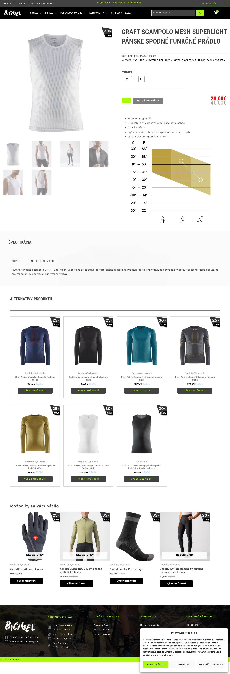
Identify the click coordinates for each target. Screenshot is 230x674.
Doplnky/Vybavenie (146, 60)
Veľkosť (127, 71)
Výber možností (35, 390)
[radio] (127, 79)
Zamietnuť (182, 664)
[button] (36, 13)
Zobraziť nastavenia (211, 664)
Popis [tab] (15, 261)
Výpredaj (220, 60)
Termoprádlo (206, 60)
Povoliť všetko (156, 664)
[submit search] (200, 13)
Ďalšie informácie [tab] (42, 261)
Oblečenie (190, 60)
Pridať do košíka (148, 100)
